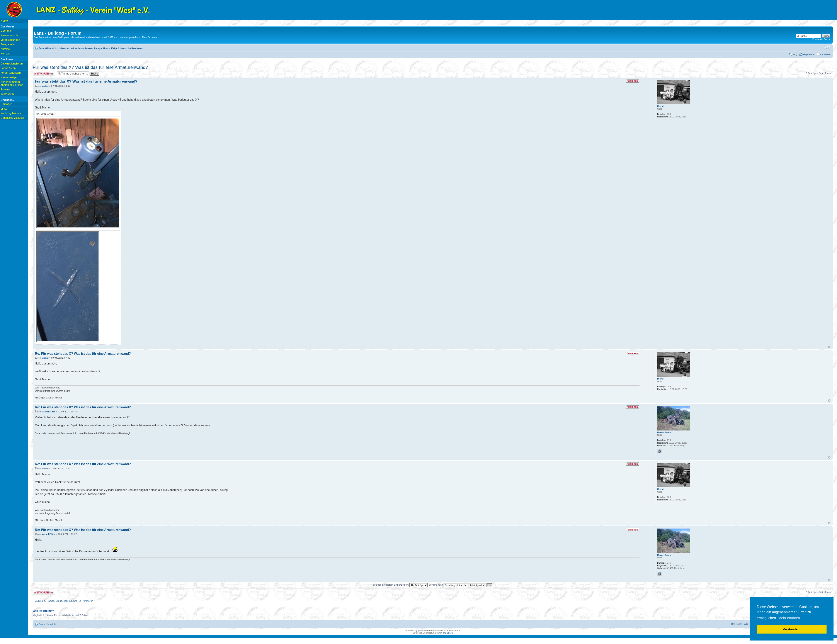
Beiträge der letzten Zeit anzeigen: (391, 584)
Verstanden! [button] (792, 629)
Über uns (6, 30)
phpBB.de (448, 633)
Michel (45, 86)
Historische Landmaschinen (76, 48)
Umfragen (6, 104)
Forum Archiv (8, 68)
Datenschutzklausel (12, 117)
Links (4, 108)
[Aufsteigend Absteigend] (480, 584)
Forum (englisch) (11, 72)
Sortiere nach (436, 584)
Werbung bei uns (11, 113)
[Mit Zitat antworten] (632, 81)
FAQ (795, 54)
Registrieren (808, 54)
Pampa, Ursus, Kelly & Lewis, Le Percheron (118, 48)
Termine (5, 89)
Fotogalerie (7, 44)
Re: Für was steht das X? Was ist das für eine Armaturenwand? (83, 353)
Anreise (5, 49)
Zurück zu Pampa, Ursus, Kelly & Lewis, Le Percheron (64, 601)
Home (4, 20)
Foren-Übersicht (48, 48)
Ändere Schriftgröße (827, 47)
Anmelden (825, 54)
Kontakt (5, 53)
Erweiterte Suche (821, 39)
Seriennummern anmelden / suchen (12, 83)
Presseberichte (10, 35)
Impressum (7, 94)
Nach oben (829, 347)
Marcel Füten (48, 411)
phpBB (421, 630)
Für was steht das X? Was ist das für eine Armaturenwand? (90, 67)
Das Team (736, 624)
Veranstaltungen (10, 39)
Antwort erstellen (41, 72)
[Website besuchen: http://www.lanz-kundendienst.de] (659, 451)
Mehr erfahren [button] (789, 618)
